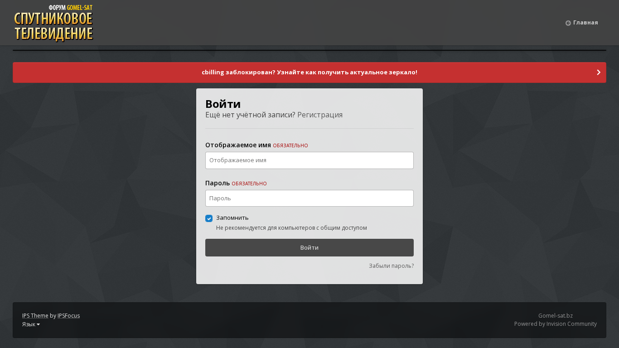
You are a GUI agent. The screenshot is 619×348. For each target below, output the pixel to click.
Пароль (236, 183)
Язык (29, 324)
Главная (585, 22)
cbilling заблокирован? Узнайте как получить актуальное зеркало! (309, 72)
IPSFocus (69, 315)
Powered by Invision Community (555, 324)
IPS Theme (35, 315)
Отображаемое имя (256, 144)
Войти (309, 247)
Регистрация (320, 115)
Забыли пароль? (391, 266)
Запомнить (232, 217)
